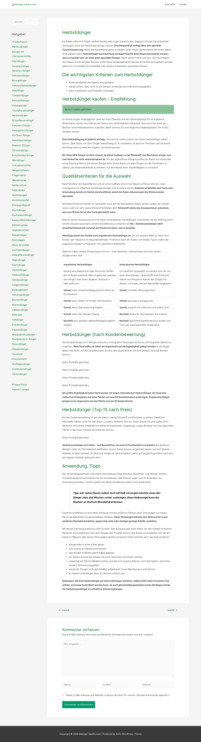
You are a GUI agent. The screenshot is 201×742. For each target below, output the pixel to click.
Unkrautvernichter (21, 165)
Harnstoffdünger (20, 100)
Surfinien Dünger (21, 135)
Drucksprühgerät (21, 205)
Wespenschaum (20, 170)
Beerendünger (19, 304)
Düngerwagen (19, 235)
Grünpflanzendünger (23, 120)
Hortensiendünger (21, 369)
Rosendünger (19, 344)
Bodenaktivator (20, 289)
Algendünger (19, 260)
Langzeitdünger (20, 284)
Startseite (170, 4)
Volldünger (18, 319)
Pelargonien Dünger (22, 130)
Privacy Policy (19, 384)
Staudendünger (20, 349)
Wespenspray (19, 180)
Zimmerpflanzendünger (24, 85)
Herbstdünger (19, 270)
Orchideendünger (21, 364)
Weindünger (18, 160)
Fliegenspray (19, 175)
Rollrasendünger (21, 75)
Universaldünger (21, 294)
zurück (64, 610)
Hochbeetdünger (21, 250)
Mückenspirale (20, 225)
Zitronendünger (20, 150)
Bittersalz (17, 314)
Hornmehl (17, 354)
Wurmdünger (19, 210)
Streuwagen (18, 240)
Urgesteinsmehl (20, 230)
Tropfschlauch (19, 41)
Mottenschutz (19, 185)
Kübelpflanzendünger (23, 254)
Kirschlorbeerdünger (23, 155)
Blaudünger (18, 90)
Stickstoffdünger (21, 274)
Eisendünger (18, 265)
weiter (173, 610)
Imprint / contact (20, 389)
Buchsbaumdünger (22, 215)
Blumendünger (20, 299)
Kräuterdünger (20, 324)
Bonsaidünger (19, 80)
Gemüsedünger (20, 279)
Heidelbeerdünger (21, 140)
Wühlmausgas (19, 195)
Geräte (183, 4)
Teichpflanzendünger (23, 110)
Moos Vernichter (20, 245)
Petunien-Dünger (21, 125)
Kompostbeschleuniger (24, 220)
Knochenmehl (19, 359)
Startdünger (18, 61)
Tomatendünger (20, 95)
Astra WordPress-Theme (129, 734)
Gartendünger (19, 374)
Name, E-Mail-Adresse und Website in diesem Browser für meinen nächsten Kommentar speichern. (118, 695)
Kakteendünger (20, 309)
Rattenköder (18, 190)
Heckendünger (20, 115)
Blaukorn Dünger (21, 145)
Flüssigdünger (19, 105)
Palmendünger (20, 329)
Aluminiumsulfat (20, 200)
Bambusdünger (20, 46)
